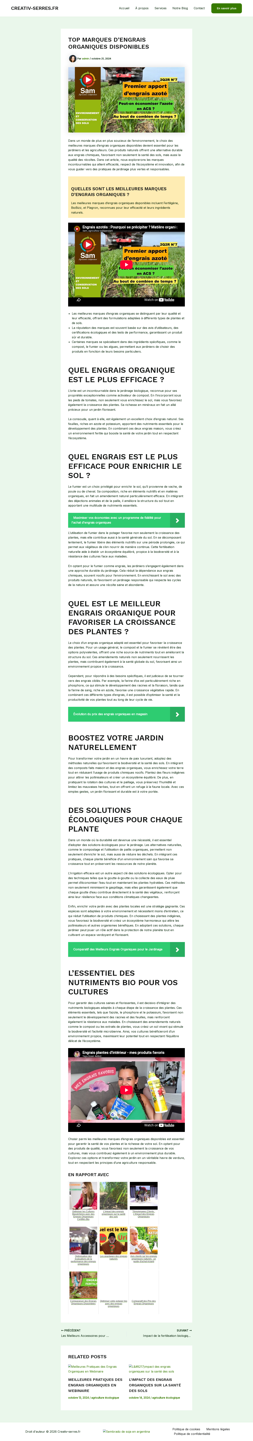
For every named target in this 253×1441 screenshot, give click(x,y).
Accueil (124, 8)
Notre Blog (180, 8)
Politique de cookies (186, 1429)
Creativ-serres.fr (34, 8)
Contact (199, 8)
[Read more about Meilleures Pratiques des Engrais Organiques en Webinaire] (96, 1369)
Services (160, 8)
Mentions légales (218, 1429)
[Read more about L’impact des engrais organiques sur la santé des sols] (157, 1369)
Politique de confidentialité (192, 1434)
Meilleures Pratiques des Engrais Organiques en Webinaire (95, 1385)
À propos (142, 8)
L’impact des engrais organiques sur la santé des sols (155, 1385)
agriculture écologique (105, 1397)
